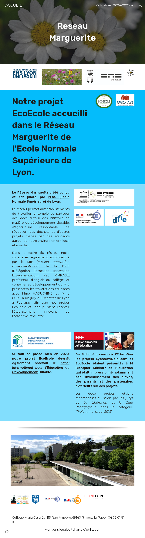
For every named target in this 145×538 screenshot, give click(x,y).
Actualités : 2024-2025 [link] (113, 5)
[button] (140, 5)
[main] (72, 32)
